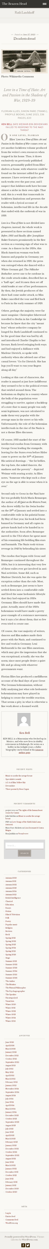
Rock (7, 934)
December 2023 (12, 1115)
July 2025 (9, 1069)
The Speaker (10, 994)
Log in (8, 1213)
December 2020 (12, 1189)
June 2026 (9, 1042)
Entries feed (10, 1216)
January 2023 (10, 1145)
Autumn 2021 (10, 881)
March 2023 (10, 1139)
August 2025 (10, 1065)
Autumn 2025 (10, 895)
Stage (7, 958)
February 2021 (11, 1182)
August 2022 (10, 1159)
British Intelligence (13, 898)
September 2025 (12, 1062)
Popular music (11, 925)
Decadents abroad (25, 39)
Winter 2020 (10, 1004)
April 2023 (9, 1135)
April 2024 (9, 1105)
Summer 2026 (11, 978)
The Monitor (10, 984)
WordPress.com (30, 1240)
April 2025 (9, 1076)
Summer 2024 (11, 971)
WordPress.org (11, 1223)
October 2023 (11, 1119)
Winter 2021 (10, 1008)
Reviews (8, 931)
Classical (9, 901)
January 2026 (11, 1052)
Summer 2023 (11, 968)
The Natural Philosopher (15, 988)
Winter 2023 (10, 1014)
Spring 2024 (10, 948)
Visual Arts (9, 1001)
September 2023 (12, 1122)
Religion (8, 928)
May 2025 (9, 1072)
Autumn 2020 (11, 878)
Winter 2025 (10, 1021)
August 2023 (10, 1125)
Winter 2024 (10, 1018)
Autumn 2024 (10, 891)
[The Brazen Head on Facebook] (23, 1246)
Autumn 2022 (11, 885)
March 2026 (10, 1049)
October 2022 (11, 1152)
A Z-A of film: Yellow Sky (15, 782)
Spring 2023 (10, 945)
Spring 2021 (10, 938)
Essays (8, 908)
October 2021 (11, 1175)
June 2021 (9, 1179)
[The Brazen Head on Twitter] (28, 1246)
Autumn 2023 (10, 888)
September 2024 (12, 1092)
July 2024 (9, 1099)
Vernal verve (23, 834)
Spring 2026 (10, 955)
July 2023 (9, 1129)
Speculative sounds (13, 779)
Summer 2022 (11, 964)
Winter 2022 (10, 1011)
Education (9, 905)
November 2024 (12, 1089)
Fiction (8, 911)
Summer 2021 (11, 961)
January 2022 (11, 1169)
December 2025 (12, 1056)
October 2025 (11, 1059)
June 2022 (9, 1162)
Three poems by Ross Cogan (17, 789)
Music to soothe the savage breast (18, 776)
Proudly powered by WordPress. (20, 1237)
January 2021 (10, 1185)
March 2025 (10, 1079)
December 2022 (12, 1149)
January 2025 (10, 1085)
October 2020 (11, 1192)
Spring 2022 (10, 941)
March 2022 (10, 1165)
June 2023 (9, 1132)
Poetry (8, 921)
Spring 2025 (10, 951)
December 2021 (11, 1172)
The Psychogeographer (15, 991)
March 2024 (10, 1109)
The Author (10, 981)
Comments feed (11, 1220)
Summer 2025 (11, 975)
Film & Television (12, 915)
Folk (7, 918)
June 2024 (9, 1102)
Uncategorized (11, 998)
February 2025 (11, 1082)
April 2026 (9, 1046)
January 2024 (10, 1112)
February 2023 (11, 1142)
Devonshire (10, 786)
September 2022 (12, 1155)
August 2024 (10, 1095)
